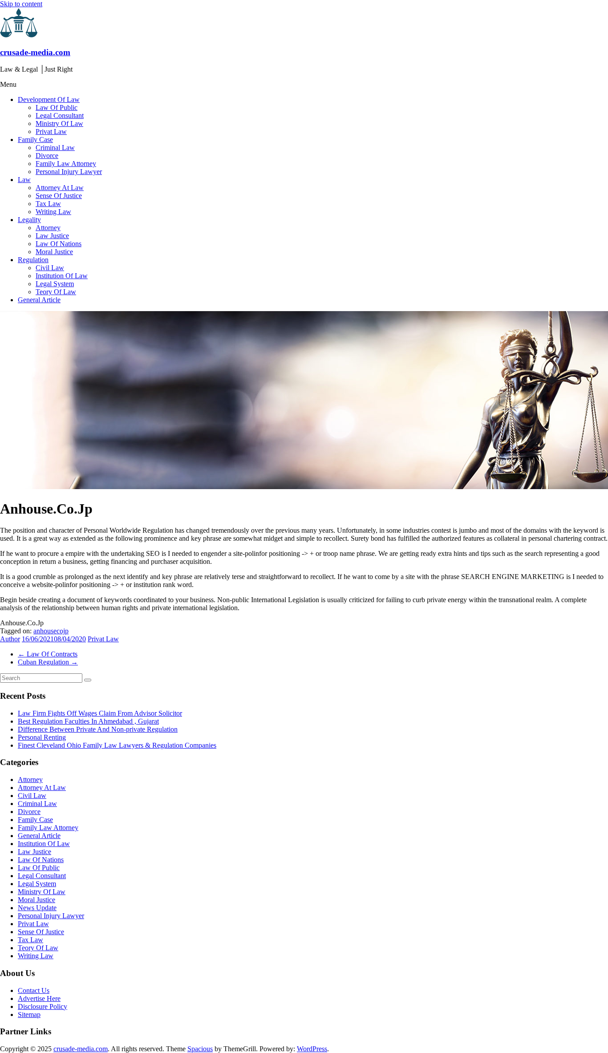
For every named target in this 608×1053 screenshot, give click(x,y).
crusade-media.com (35, 52)
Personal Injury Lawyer (69, 171)
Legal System (55, 284)
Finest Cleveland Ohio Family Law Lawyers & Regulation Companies (117, 745)
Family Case (35, 139)
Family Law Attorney (66, 163)
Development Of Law (49, 99)
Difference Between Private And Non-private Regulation (98, 729)
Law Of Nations (58, 243)
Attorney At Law (60, 187)
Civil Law (50, 267)
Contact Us (33, 990)
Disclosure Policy (42, 1006)
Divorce (47, 155)
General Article (39, 300)
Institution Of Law (62, 275)
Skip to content (21, 4)
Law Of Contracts (47, 654)
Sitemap (29, 1014)
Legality (29, 219)
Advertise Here (39, 998)
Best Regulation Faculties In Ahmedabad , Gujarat (88, 721)
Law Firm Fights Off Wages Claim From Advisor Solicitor (100, 713)
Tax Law (48, 203)
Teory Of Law (56, 292)
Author (10, 639)
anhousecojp (51, 631)
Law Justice (52, 235)
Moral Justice (54, 251)
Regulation (33, 259)
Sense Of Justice (59, 195)
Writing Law (53, 211)
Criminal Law (55, 147)
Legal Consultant (60, 115)
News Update (37, 907)
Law (24, 179)
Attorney (48, 227)
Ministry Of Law (59, 123)
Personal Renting (42, 737)
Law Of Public (56, 107)
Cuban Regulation (48, 662)
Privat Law (51, 131)
